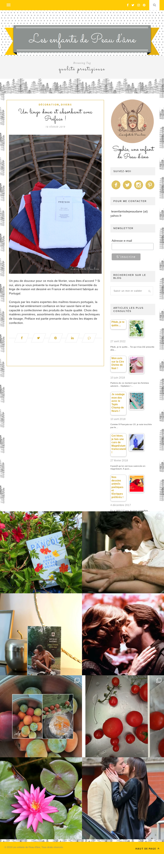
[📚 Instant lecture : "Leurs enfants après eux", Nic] (41, 634)
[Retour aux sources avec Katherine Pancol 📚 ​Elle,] (41, 552)
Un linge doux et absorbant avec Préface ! (55, 115)
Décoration (49, 104)
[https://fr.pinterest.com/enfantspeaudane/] (150, 189)
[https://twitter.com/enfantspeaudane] (127, 189)
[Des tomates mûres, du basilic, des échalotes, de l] (123, 716)
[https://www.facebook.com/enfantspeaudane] (116, 189)
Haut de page (146, 848)
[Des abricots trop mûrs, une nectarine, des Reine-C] (41, 716)
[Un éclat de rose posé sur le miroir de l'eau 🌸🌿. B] (41, 798)
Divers (66, 104)
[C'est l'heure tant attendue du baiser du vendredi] (123, 552)
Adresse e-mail (122, 240)
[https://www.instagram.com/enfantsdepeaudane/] (138, 189)
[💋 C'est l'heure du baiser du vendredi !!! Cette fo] (123, 634)
